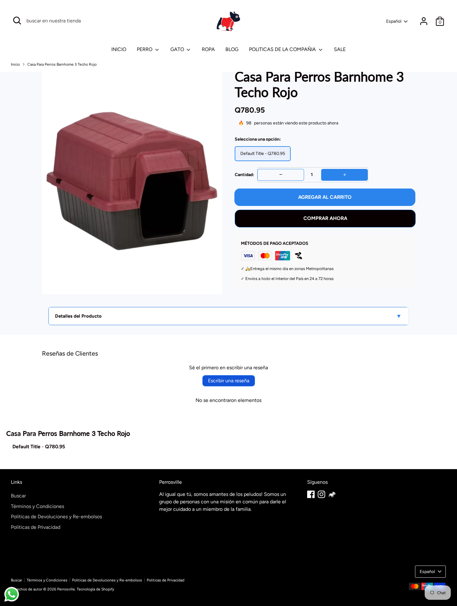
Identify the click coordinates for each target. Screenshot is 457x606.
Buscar (18, 496)
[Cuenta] (424, 21)
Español (393, 21)
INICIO (118, 49)
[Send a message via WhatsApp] (11, 594)
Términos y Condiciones (37, 506)
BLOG (231, 49)
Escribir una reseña (228, 381)
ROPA (208, 49)
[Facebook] (311, 494)
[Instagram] (321, 494)
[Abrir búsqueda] (17, 20)
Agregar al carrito (325, 197)
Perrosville (66, 589)
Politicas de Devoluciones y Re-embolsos (56, 517)
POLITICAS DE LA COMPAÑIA (283, 49)
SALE (340, 49)
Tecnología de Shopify (95, 589)
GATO (177, 49)
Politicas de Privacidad (35, 527)
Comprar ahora (325, 218)
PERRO (145, 49)
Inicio (15, 64)
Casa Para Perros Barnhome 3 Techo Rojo (62, 64)
